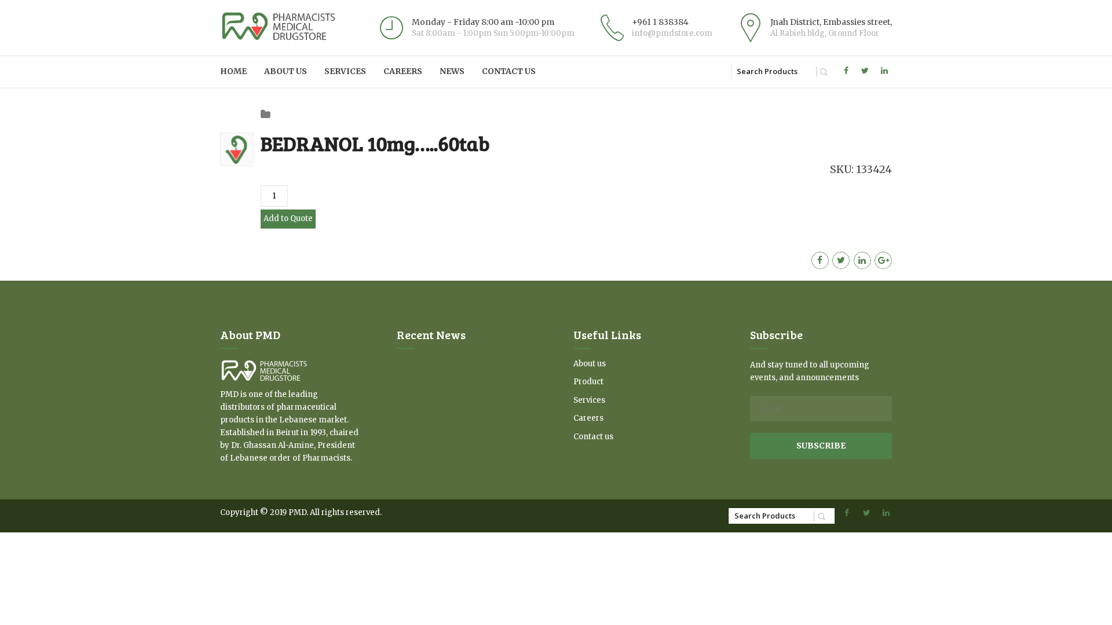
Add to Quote (288, 218)
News (452, 71)
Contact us (509, 71)
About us (285, 71)
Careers (402, 71)
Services (345, 71)
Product (588, 382)
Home (233, 71)
